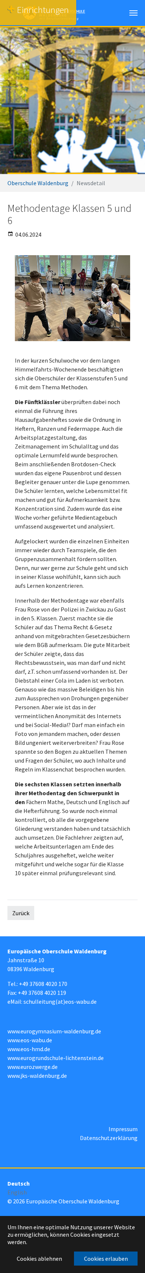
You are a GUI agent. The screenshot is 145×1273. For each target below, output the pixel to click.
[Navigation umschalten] (133, 13)
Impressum (123, 1129)
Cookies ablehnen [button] (39, 1258)
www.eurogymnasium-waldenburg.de (54, 1031)
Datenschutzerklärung (109, 1138)
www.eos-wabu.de (29, 1040)
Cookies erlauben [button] (106, 1258)
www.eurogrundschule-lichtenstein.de (55, 1058)
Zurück (20, 913)
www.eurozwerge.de (32, 1066)
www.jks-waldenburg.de (37, 1075)
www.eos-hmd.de (28, 1049)
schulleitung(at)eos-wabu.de (60, 1001)
